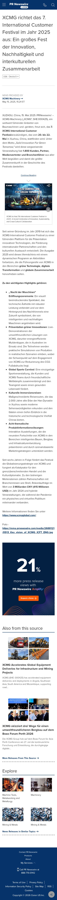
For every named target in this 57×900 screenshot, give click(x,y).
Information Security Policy (18, 886)
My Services (27, 862)
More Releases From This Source (19, 758)
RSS (49, 886)
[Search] (53, 5)
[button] (28, 196)
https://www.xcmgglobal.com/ (19, 515)
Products (28, 855)
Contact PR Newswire (28, 852)
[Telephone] (45, 5)
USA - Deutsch (10, 76)
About (28, 859)
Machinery (36, 795)
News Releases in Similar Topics (18, 831)
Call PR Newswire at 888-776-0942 (29, 871)
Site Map (39, 886)
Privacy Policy (36, 882)
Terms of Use (19, 882)
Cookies (29, 890)
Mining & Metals (10, 824)
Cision (34, 895)
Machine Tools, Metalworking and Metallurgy (11, 798)
